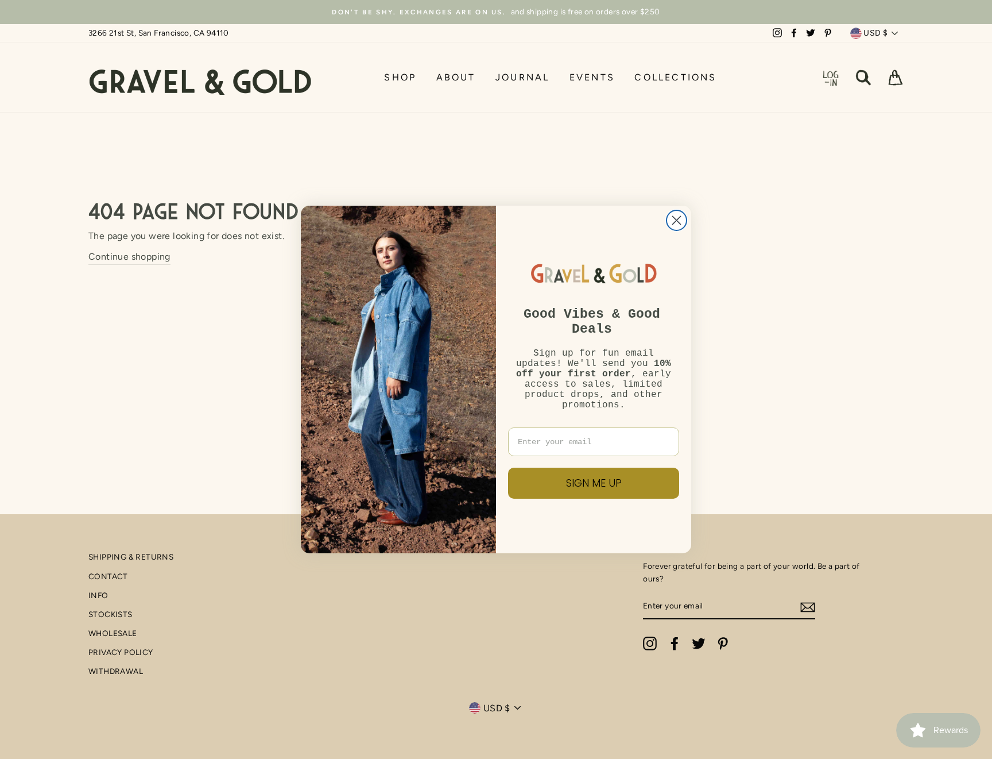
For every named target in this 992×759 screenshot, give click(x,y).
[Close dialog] (676, 220)
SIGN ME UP (594, 483)
